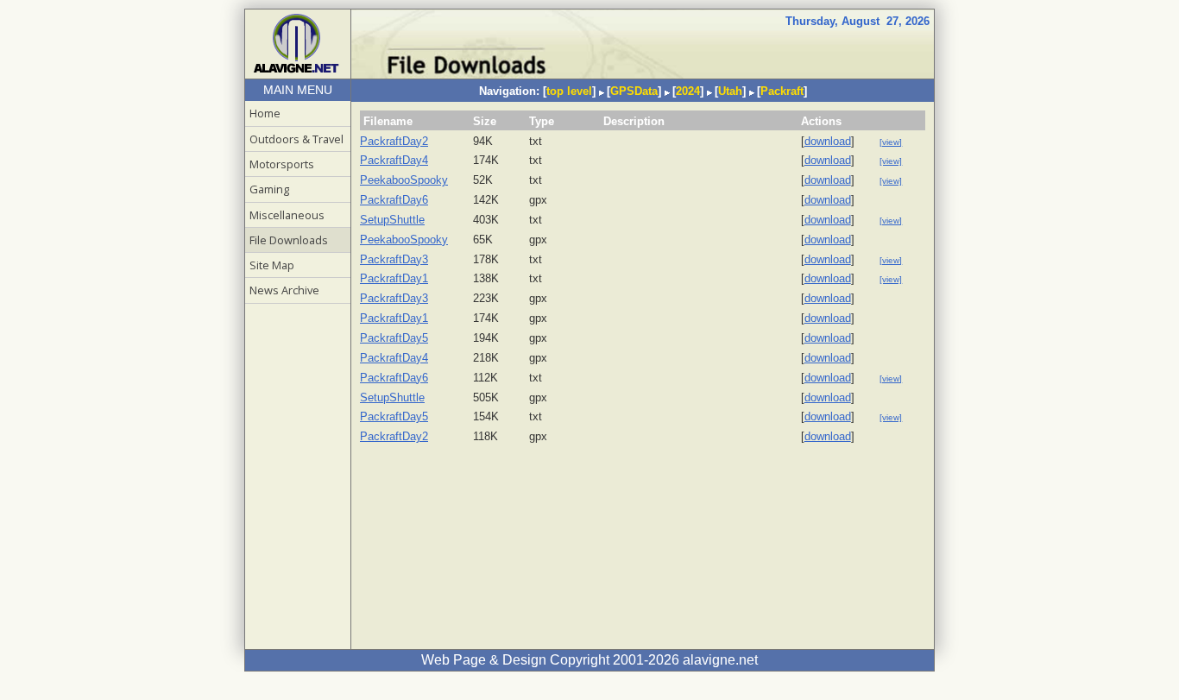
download (827, 141)
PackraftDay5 (394, 337)
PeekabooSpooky (404, 179)
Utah (730, 91)
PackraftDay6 (394, 199)
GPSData (634, 91)
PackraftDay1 (394, 278)
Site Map (271, 265)
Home (265, 113)
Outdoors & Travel (296, 139)
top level (569, 91)
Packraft (782, 91)
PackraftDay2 (394, 141)
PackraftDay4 (394, 160)
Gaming (269, 189)
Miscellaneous (287, 215)
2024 (688, 91)
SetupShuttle (392, 219)
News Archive (284, 290)
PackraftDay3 (394, 259)
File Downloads (288, 240)
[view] (891, 142)
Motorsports (281, 164)
